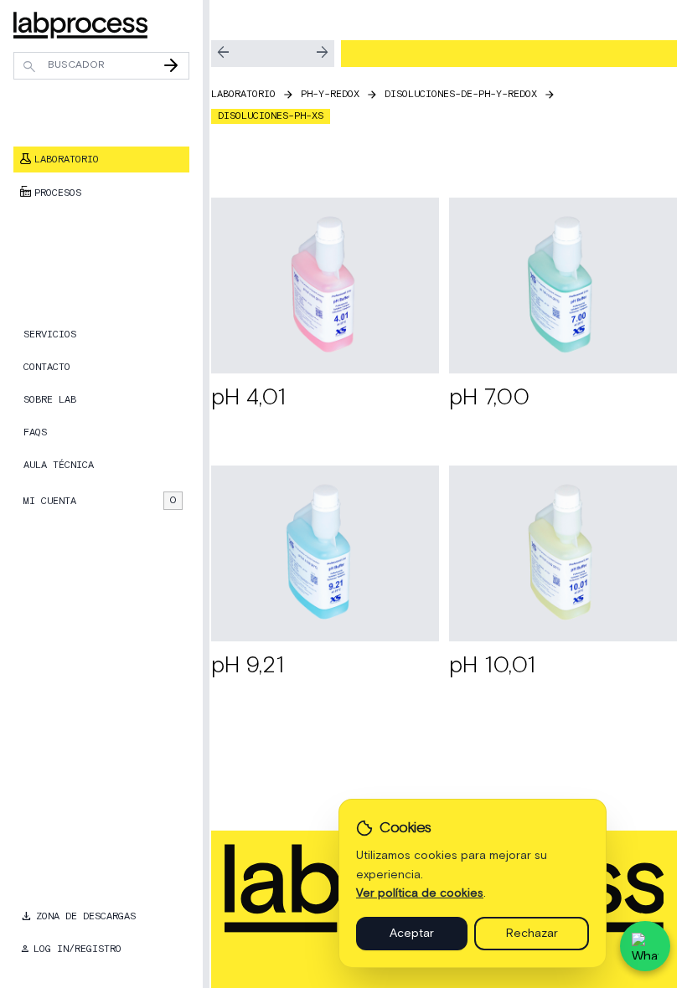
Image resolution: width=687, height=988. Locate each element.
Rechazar (532, 933)
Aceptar (412, 933)
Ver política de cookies (419, 893)
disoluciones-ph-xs (270, 116)
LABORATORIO (243, 94)
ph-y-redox (330, 94)
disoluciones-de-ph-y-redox (461, 94)
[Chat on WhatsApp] (645, 946)
